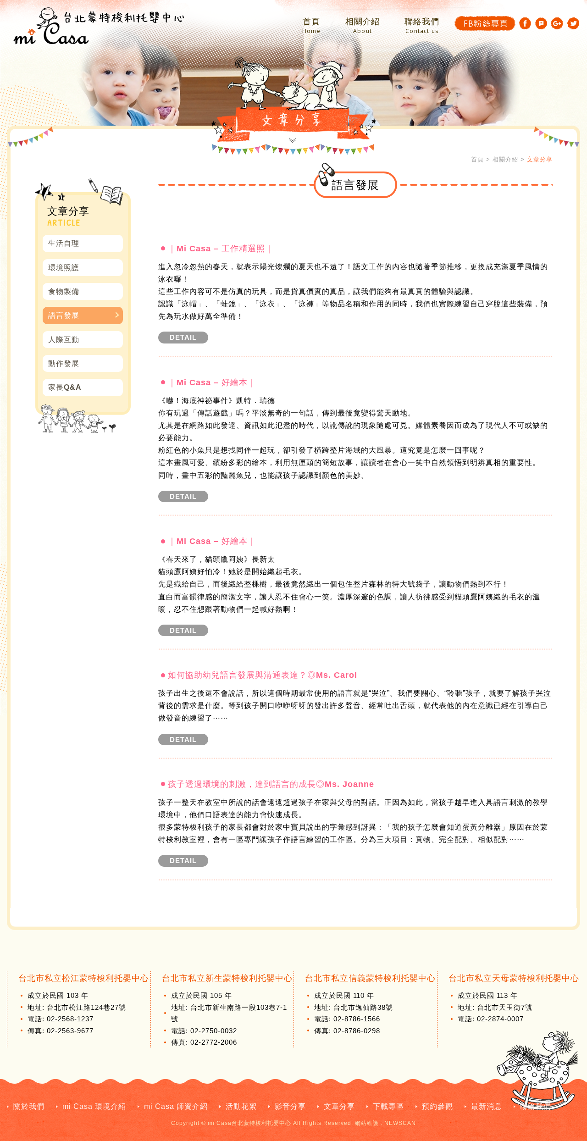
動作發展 (63, 363)
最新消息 (486, 1106)
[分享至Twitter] (573, 23)
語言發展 (63, 315)
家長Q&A (65, 387)
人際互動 (63, 339)
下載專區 (388, 1106)
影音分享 (290, 1106)
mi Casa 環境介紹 (94, 1106)
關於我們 (28, 1106)
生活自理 (63, 243)
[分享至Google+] (557, 23)
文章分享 (339, 1106)
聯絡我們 (421, 26)
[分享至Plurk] (541, 23)
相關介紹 (362, 26)
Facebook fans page (485, 23)
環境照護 (63, 267)
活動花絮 (241, 1106)
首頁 (311, 26)
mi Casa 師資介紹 (176, 1106)
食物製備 (63, 291)
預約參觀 (437, 1106)
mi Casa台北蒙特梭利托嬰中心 (98, 25)
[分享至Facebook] (525, 23)
